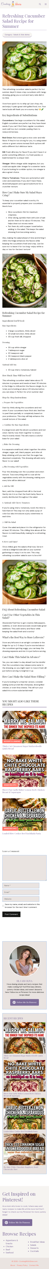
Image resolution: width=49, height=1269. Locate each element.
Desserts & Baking (12, 741)
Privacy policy (22, 1265)
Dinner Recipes (10, 785)
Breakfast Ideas (37, 1242)
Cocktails (34, 1251)
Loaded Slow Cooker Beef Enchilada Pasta (21, 833)
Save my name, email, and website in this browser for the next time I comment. (22, 905)
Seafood (9, 1252)
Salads (33, 1245)
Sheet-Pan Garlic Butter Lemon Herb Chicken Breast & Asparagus (23, 790)
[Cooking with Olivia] (11, 4)
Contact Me (34, 1265)
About (12, 1265)
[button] (40, 4)
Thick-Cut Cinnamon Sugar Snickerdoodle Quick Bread (22, 747)
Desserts (34, 1248)
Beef (8, 1249)
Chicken (9, 1246)
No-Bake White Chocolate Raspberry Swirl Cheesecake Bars (21, 1168)
